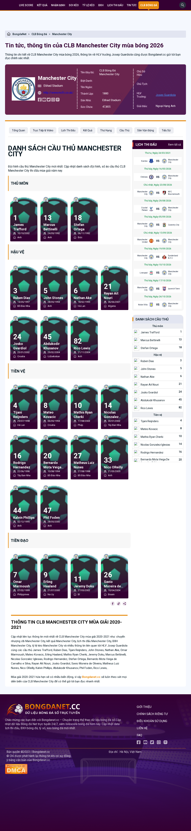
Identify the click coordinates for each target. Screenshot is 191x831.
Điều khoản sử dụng (152, 721)
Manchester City (62, 34)
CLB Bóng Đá (39, 34)
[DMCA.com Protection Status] (56, 769)
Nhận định (58, 5)
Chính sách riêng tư (152, 714)
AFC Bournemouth (174, 193)
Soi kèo (74, 5)
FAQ (139, 735)
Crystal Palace (144, 209)
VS (157, 160)
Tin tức (132, 5)
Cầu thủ (124, 130)
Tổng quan (18, 130)
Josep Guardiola (166, 95)
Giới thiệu (144, 707)
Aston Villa (143, 305)
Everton (144, 161)
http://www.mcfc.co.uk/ (58, 92)
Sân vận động (145, 130)
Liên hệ (142, 728)
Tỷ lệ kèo (88, 5)
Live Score (26, 5)
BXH (101, 5)
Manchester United (142, 241)
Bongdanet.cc (91, 677)
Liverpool (144, 273)
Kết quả (42, 5)
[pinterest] (58, 100)
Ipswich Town (174, 289)
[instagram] (53, 100)
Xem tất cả (174, 144)
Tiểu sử (166, 130)
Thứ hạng (106, 130)
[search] (182, 7)
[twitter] (49, 100)
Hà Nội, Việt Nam (130, 752)
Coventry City (173, 225)
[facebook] (40, 100)
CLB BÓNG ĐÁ (148, 5)
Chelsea (144, 177)
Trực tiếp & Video (43, 130)
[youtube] (44, 100)
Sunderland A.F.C (173, 257)
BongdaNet (19, 34)
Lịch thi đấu (115, 5)
